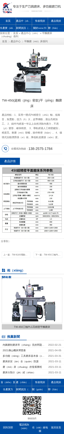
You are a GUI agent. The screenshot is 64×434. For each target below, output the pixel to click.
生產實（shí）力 (8, 28)
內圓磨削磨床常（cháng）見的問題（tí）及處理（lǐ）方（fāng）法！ (24, 344)
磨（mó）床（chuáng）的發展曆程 (22, 366)
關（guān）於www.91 (40, 389)
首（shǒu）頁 (8, 382)
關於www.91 (40, 28)
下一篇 (48, 254)
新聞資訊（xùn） (24, 28)
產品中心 (16, 41)
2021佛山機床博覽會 (14, 350)
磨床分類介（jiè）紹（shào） (19, 372)
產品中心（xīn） (30, 33)
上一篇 (16, 254)
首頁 (8, 21)
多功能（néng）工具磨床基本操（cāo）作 (24, 355)
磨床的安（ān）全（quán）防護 (21, 361)
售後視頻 (40, 21)
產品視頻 (56, 21)
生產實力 (8, 389)
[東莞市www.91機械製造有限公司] (32, 8)
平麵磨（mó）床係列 (36, 41)
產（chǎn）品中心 (24, 382)
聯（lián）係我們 (56, 28)
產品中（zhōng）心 (24, 21)
